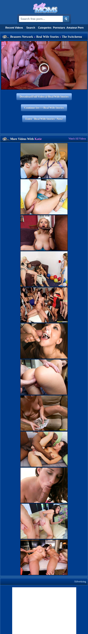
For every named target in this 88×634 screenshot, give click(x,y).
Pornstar (59, 27)
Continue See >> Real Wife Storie (44, 107)
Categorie (44, 27)
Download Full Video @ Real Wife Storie (44, 96)
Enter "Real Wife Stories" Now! (44, 118)
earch (30, 27)
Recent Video (14, 27)
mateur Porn (75, 27)
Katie (38, 139)
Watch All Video (77, 138)
